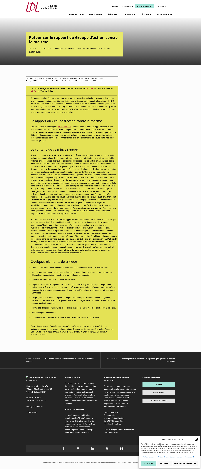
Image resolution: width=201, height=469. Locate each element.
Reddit (60, 81)
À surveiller (50, 78)
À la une (42, 78)
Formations (131, 15)
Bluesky (80, 81)
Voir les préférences (185, 463)
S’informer (127, 6)
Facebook (40, 81)
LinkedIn (50, 81)
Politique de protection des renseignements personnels (176, 457)
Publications (95, 15)
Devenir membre (144, 6)
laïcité (33, 91)
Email (89, 81)
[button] (196, 439)
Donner (115, 6)
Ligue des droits (49, 462)
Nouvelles (65, 78)
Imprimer (98, 81)
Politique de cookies (149, 457)
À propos (146, 15)
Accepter (148, 463)
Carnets (58, 78)
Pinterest (69, 81)
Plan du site (32, 412)
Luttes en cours (75, 15)
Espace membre (164, 15)
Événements (114, 15)
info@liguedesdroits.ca (34, 407)
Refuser (164, 463)
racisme (89, 88)
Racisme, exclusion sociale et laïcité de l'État (86, 78)
